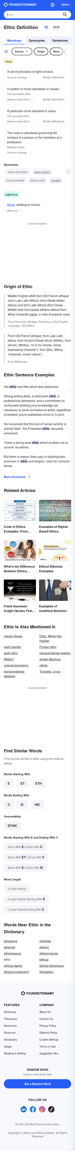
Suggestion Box (48, 1053)
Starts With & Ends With (25, 847)
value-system (42, 172)
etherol (44, 947)
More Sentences (15, 477)
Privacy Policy (47, 1026)
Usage (8, 1046)
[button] (52, 5)
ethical (43, 959)
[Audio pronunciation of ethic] (46, 27)
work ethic (11, 653)
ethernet (9, 947)
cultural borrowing (16, 665)
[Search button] (65, 14)
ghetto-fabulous (50, 659)
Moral (11, 204)
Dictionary (10, 1012)
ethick (43, 665)
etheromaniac (48, 953)
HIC (37, 804)
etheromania (12, 953)
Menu (66, 4)
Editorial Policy (48, 1032)
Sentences (60, 40)
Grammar (10, 1032)
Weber (9, 659)
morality (56, 180)
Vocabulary (10, 1039)
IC (22, 804)
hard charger (12, 647)
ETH (38, 783)
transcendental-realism (55, 653)
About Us (45, 1012)
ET (23, 783)
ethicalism (46, 972)
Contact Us (46, 1019)
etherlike (45, 941)
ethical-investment (16, 972)
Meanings (14, 40)
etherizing (10, 941)
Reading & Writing (15, 1053)
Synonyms (37, 40)
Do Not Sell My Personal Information (37, 1124)
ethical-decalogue (51, 965)
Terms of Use (47, 1046)
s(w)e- (33, 314)
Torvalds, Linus (49, 671)
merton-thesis (13, 636)
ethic (12, 825)
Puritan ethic (48, 647)
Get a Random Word (37, 1084)
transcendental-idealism (14, 673)
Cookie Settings (48, 1039)
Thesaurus (10, 1019)
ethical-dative (13, 965)
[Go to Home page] (20, 4)
